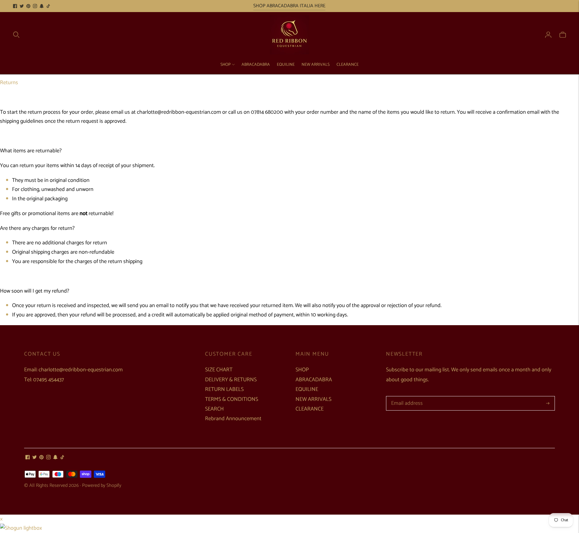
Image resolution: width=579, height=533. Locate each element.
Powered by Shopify (101, 485)
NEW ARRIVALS (316, 64)
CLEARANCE (348, 64)
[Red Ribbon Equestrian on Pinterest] (28, 6)
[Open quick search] (16, 34)
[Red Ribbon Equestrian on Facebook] (15, 6)
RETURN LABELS (224, 389)
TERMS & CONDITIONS (231, 399)
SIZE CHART (219, 369)
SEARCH (214, 409)
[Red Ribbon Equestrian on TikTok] (48, 6)
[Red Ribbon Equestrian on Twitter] (22, 6)
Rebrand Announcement (233, 418)
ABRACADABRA (256, 64)
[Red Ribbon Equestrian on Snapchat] (42, 6)
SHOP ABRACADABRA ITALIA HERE (289, 6)
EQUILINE (286, 64)
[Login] (548, 34)
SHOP (225, 64)
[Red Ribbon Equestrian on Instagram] (35, 6)
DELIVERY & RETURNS (231, 379)
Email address (405, 397)
